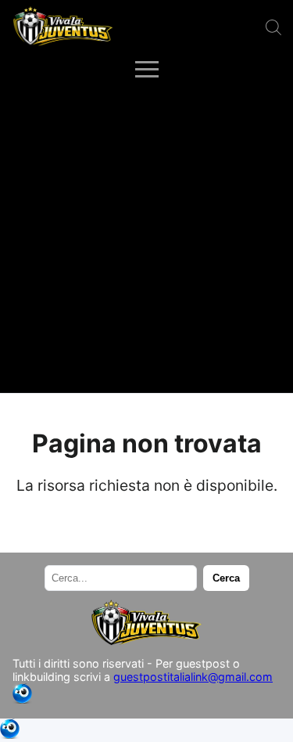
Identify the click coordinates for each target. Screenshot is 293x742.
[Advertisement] (146, 238)
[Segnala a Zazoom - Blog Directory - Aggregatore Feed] (22, 699)
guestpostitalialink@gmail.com (193, 676)
